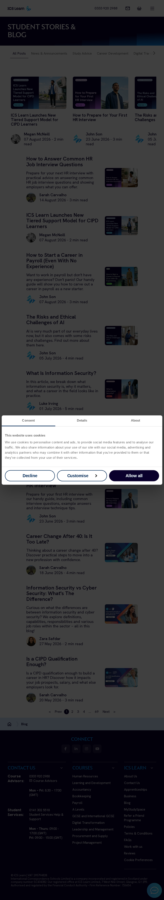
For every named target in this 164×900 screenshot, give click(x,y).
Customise (77, 475)
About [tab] (135, 420)
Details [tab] (82, 420)
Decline (30, 475)
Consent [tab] (28, 420)
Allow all (134, 475)
